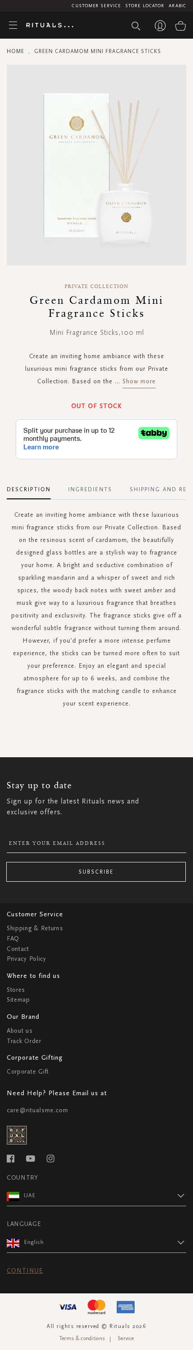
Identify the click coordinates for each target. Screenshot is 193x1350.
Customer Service (96, 6)
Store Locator (144, 6)
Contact (18, 949)
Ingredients (90, 489)
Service (126, 1338)
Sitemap (18, 1000)
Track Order (24, 1041)
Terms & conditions (82, 1338)
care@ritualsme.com (37, 1110)
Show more (139, 381)
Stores (16, 990)
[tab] (33, 486)
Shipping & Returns (35, 928)
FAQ (13, 938)
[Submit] (136, 26)
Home (15, 51)
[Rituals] (46, 26)
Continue (25, 1271)
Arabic (177, 6)
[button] (105, 1195)
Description (29, 489)
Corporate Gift (28, 1071)
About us (20, 1031)
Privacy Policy (26, 959)
